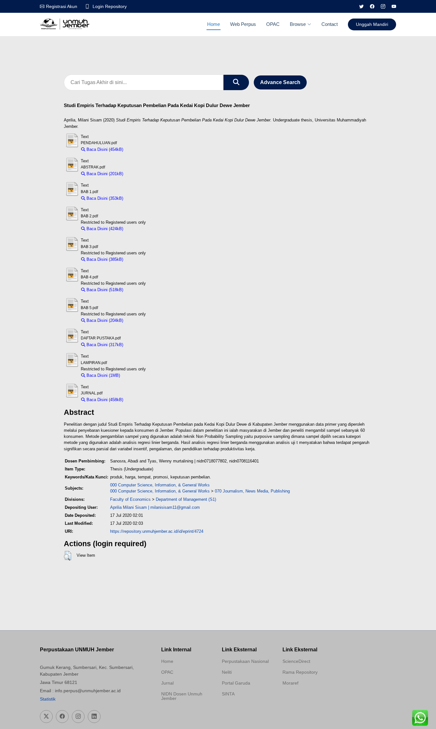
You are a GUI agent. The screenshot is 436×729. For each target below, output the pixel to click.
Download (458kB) (143, 399)
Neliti (227, 672)
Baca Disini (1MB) (102, 375)
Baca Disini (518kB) (104, 289)
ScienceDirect (296, 661)
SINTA (228, 694)
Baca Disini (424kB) (104, 228)
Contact (329, 24)
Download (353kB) (143, 198)
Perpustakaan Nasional (245, 661)
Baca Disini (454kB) (104, 149)
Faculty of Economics (130, 499)
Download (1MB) (138, 375)
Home (213, 24)
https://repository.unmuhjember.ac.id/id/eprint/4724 (156, 531)
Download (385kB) (143, 259)
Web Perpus (243, 24)
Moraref (290, 683)
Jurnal (167, 683)
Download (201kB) (143, 173)
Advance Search (280, 82)
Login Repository (110, 6)
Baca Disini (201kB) (104, 173)
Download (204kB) (143, 320)
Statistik (48, 699)
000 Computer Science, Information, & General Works (160, 485)
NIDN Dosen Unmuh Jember (181, 696)
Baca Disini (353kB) (104, 198)
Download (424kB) (143, 228)
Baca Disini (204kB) (104, 320)
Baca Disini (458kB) (104, 399)
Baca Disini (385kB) (104, 259)
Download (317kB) (143, 344)
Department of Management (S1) (186, 499)
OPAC (273, 24)
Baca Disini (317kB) (104, 344)
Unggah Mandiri (372, 24)
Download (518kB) (143, 289)
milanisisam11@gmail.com (175, 507)
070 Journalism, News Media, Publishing (252, 491)
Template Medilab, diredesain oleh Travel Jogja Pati (244, 709)
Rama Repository (300, 672)
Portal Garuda (236, 683)
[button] (67, 556)
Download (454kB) (143, 149)
